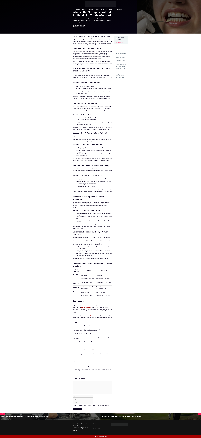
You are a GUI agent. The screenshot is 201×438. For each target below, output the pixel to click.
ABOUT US (94, 423)
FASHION (97, 9)
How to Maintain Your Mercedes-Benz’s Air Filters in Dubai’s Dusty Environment (25, 416)
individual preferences (89, 315)
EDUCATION (91, 9)
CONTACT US (95, 426)
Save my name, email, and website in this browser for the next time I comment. (91, 405)
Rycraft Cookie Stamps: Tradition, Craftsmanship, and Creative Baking (121, 70)
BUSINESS (78, 9)
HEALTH (102, 9)
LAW (106, 9)
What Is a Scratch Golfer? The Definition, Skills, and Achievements (121, 416)
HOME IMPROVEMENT (118, 9)
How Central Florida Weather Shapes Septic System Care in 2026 (121, 59)
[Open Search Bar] (124, 9)
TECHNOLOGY (84, 9)
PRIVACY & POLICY (96, 428)
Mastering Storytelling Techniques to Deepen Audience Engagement (121, 64)
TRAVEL (110, 9)
